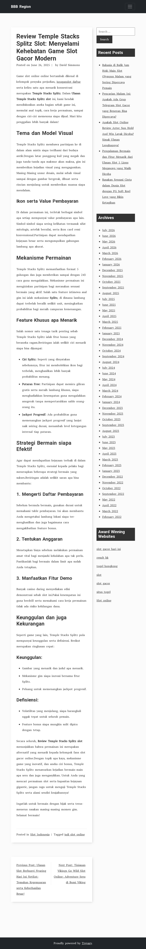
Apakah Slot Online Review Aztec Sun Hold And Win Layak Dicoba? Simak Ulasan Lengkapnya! (118, 133)
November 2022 (112, 482)
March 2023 (110, 459)
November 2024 (112, 345)
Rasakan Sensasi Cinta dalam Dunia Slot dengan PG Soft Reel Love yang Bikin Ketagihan (117, 191)
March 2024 (110, 391)
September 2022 (113, 494)
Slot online (104, 600)
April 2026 (109, 247)
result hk (102, 557)
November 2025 (112, 276)
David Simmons (69, 65)
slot (99, 575)
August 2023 (110, 431)
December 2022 (112, 477)
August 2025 (110, 293)
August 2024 (110, 362)
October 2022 (111, 488)
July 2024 (108, 368)
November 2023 (112, 414)
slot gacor (103, 583)
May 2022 (108, 499)
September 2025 (113, 287)
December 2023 (112, 408)
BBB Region (21, 6)
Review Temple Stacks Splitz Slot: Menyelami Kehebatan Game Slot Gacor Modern (47, 47)
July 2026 (108, 230)
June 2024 (109, 373)
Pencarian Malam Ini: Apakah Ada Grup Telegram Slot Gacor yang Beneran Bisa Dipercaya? (116, 105)
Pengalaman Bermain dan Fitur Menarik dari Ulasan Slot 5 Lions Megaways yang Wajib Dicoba (117, 162)
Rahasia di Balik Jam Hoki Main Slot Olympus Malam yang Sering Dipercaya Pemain (116, 76)
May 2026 (108, 241)
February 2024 (111, 396)
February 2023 (111, 465)
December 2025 (112, 270)
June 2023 (109, 442)
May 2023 (108, 448)
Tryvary (87, 943)
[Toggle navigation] (130, 6)
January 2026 (111, 264)
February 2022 (111, 517)
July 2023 (108, 436)
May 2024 (108, 379)
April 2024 (109, 385)
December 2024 (112, 339)
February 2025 (111, 328)
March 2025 (110, 322)
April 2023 (109, 454)
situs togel (104, 592)
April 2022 (109, 505)
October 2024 (111, 351)
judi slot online (74, 834)
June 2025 (109, 305)
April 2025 (109, 316)
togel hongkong (107, 566)
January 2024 (111, 402)
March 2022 (110, 511)
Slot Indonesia (39, 834)
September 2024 (113, 356)
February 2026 (111, 259)
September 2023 (113, 425)
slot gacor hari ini (109, 549)
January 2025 (111, 333)
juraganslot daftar (69, 82)
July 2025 (108, 299)
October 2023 (111, 419)
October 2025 (111, 282)
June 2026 (109, 236)
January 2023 (111, 471)
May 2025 (108, 310)
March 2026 (110, 253)
